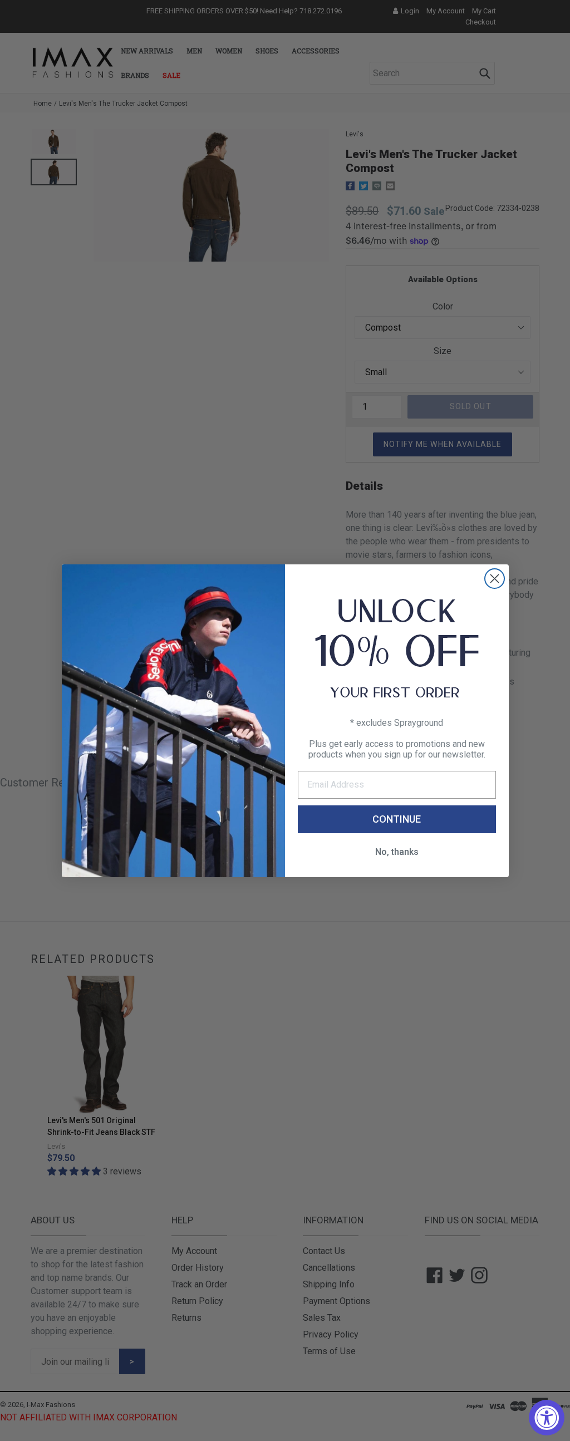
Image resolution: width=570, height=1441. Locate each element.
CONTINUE (396, 819)
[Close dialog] (494, 578)
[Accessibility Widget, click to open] (546, 1417)
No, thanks (397, 852)
